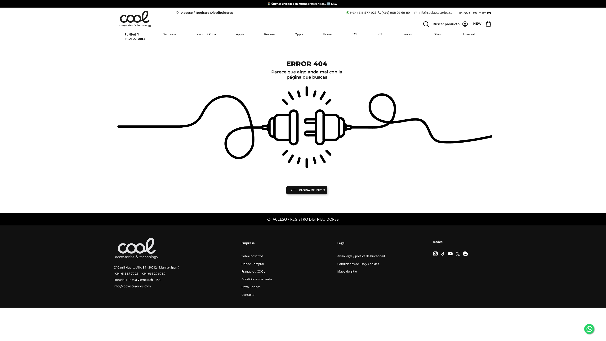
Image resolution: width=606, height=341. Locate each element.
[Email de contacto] (435, 12)
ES (489, 13)
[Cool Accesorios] (135, 19)
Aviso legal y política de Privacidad (361, 256)
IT (479, 13)
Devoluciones (250, 287)
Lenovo (408, 34)
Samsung (169, 34)
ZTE (380, 34)
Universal (468, 34)
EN (475, 13)
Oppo (299, 34)
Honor (327, 34)
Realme (269, 34)
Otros (437, 34)
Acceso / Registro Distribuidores (206, 12)
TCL (354, 34)
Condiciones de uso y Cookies (358, 264)
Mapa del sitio (347, 271)
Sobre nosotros (252, 256)
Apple (240, 34)
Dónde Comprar (252, 264)
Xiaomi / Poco (206, 34)
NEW (334, 3)
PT (484, 13)
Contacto (247, 294)
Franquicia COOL (253, 271)
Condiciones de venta (256, 279)
